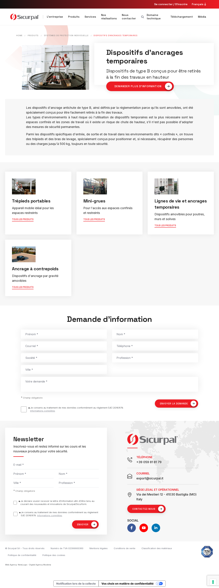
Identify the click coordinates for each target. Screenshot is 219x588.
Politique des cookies (53, 555)
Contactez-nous (143, 508)
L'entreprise (55, 16)
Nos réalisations (109, 16)
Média (202, 16)
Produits (73, 16)
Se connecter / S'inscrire (171, 4)
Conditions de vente (124, 548)
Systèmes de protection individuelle (66, 35)
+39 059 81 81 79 (149, 462)
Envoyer (82, 524)
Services (90, 16)
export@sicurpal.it (149, 478)
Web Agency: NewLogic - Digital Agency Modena (28, 565)
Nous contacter (129, 16)
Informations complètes (42, 410)
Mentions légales (98, 548)
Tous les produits (23, 219)
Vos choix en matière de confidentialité (127, 583)
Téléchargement (181, 16)
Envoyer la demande (174, 403)
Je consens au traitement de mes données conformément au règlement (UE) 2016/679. (77, 409)
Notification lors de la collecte (76, 583)
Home (19, 35)
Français (198, 4)
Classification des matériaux (156, 548)
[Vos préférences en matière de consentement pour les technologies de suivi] (213, 582)
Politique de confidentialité (22, 555)
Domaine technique (154, 16)
